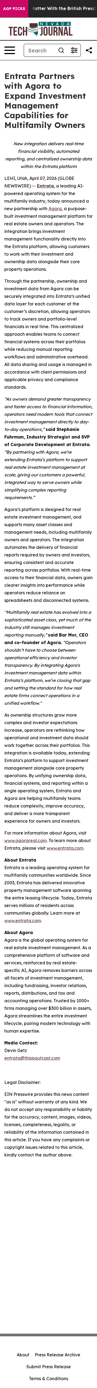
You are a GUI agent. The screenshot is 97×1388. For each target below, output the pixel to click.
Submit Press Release (48, 1366)
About (23, 1354)
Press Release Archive (57, 1354)
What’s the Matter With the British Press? (51, 8)
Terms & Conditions (48, 1378)
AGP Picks (14, 8)
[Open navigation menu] (9, 50)
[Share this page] (89, 50)
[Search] (61, 50)
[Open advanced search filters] (74, 50)
